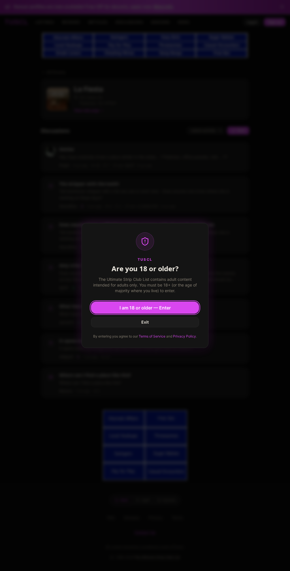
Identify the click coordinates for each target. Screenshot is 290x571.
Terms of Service (152, 336)
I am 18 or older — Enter (145, 308)
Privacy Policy (184, 336)
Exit (145, 322)
